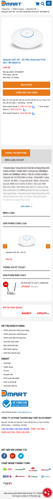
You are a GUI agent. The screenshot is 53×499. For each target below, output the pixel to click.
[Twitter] (21, 456)
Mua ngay (26, 84)
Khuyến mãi (8, 374)
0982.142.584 (25, 106)
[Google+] (12, 456)
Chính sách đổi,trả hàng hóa (15, 338)
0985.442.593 (15, 109)
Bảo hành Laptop (11, 349)
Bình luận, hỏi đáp (14, 160)
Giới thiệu (7, 363)
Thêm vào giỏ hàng (26, 92)
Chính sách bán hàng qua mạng (16, 330)
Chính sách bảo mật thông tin (15, 334)
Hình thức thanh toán (12, 353)
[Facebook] (4, 456)
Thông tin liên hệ (10, 386)
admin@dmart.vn (25, 412)
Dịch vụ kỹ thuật (10, 382)
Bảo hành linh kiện (11, 345)
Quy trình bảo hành (11, 342)
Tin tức (6, 371)
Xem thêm (25, 206)
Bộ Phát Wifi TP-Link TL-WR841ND (34, 283)
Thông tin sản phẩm (16, 153)
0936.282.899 (25, 113)
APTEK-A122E (11, 252)
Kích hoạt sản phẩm (12, 378)
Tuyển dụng (8, 367)
